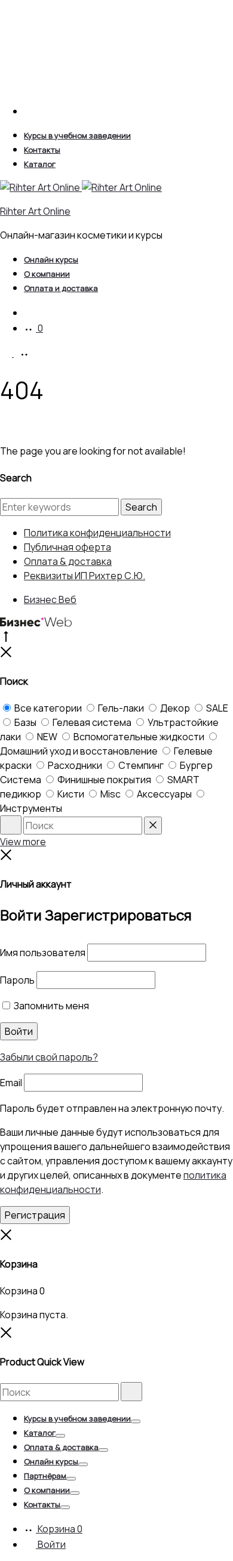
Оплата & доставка (68, 561)
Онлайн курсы (51, 259)
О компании (47, 273)
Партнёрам (45, 1475)
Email (11, 1082)
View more (23, 841)
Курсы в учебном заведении (77, 135)
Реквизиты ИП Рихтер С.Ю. (84, 575)
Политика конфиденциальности (97, 532)
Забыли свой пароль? (49, 1057)
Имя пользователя (42, 952)
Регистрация (35, 1215)
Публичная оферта (67, 547)
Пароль (17, 980)
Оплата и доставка (61, 288)
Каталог (40, 164)
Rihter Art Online (35, 211)
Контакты (42, 149)
